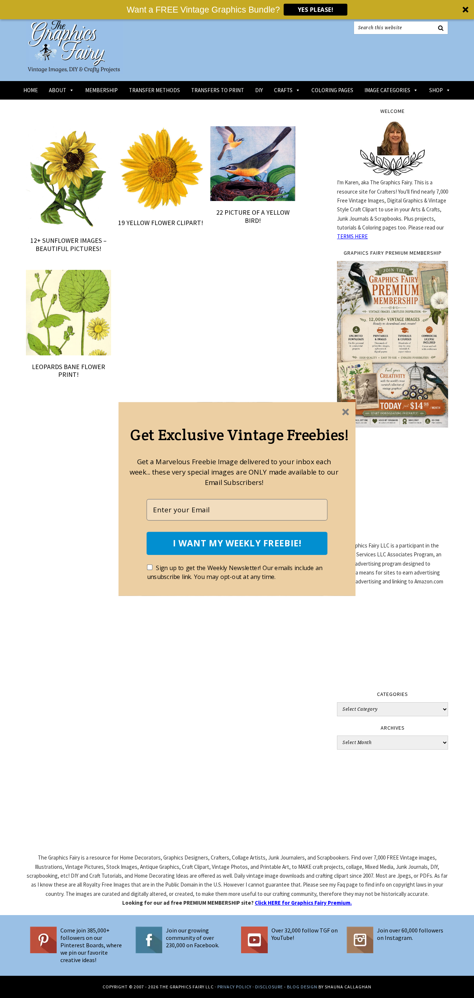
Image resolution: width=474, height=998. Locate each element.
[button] (239, 434)
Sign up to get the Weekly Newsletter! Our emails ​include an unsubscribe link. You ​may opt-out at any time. (235, 572)
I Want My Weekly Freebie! (237, 543)
